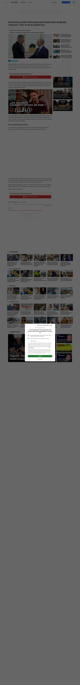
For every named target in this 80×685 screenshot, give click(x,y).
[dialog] (40, 342)
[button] (40, 341)
